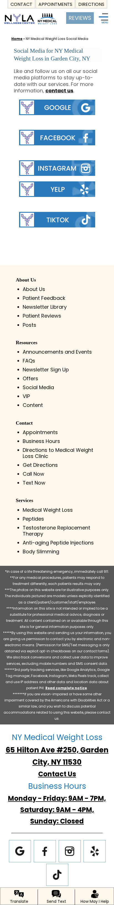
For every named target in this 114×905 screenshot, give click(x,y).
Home (16, 38)
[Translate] (19, 893)
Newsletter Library (45, 306)
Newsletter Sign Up (46, 369)
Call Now (33, 473)
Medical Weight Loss (48, 509)
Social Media (38, 387)
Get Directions (40, 465)
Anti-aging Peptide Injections (58, 542)
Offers (30, 378)
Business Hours (41, 441)
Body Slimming (41, 551)
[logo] (30, 14)
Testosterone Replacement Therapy (56, 530)
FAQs (29, 360)
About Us (34, 289)
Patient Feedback (44, 298)
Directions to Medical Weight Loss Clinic (58, 453)
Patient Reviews (42, 315)
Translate (19, 901)
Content (33, 405)
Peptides (33, 518)
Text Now (34, 482)
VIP (26, 396)
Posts (29, 324)
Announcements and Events (57, 351)
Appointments (40, 432)
